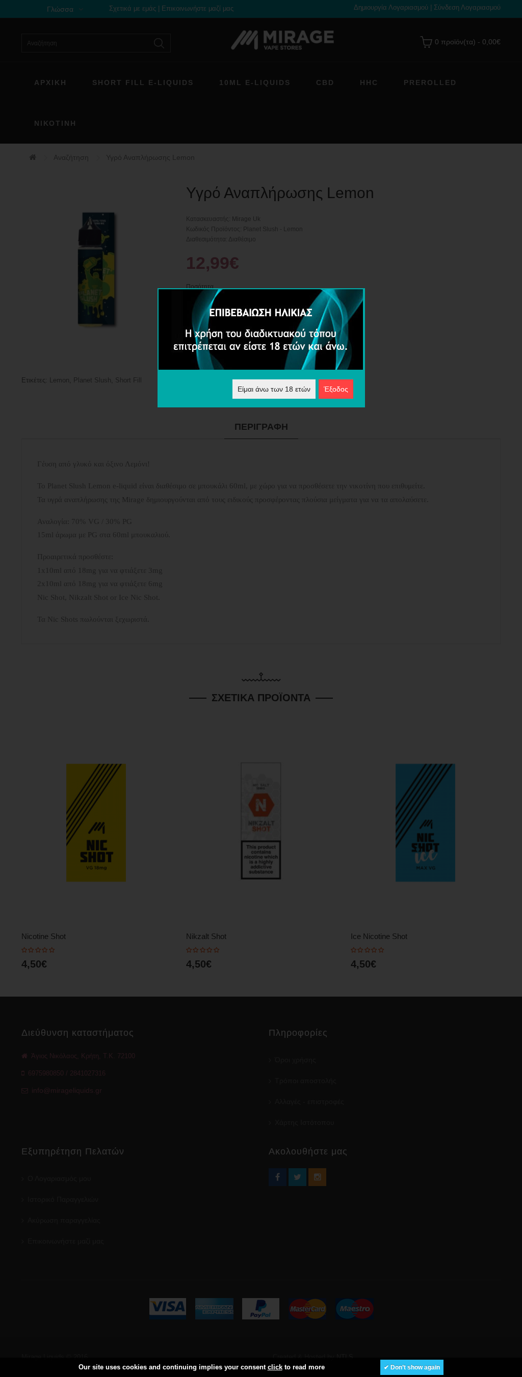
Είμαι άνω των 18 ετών (274, 389)
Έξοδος (336, 389)
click (275, 1367)
